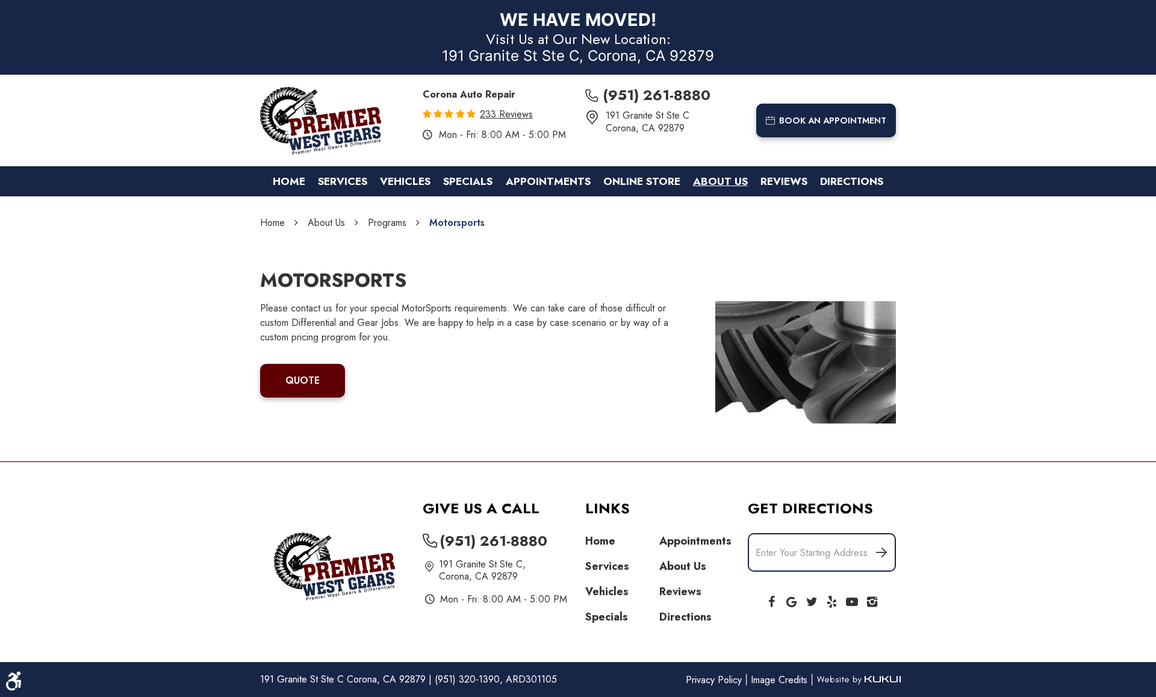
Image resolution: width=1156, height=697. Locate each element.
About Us (720, 181)
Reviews (783, 181)
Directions (851, 181)
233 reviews (506, 114)
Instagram (872, 599)
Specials (468, 181)
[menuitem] (289, 181)
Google (792, 599)
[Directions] (881, 552)
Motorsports (457, 223)
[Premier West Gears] (320, 121)
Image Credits (780, 680)
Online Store (641, 181)
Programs (387, 223)
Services (342, 181)
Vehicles (405, 181)
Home (289, 181)
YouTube (852, 599)
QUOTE (302, 380)
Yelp (832, 599)
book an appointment (832, 120)
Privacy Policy (715, 680)
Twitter (811, 599)
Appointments (548, 181)
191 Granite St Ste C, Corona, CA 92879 (578, 55)
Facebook (771, 599)
